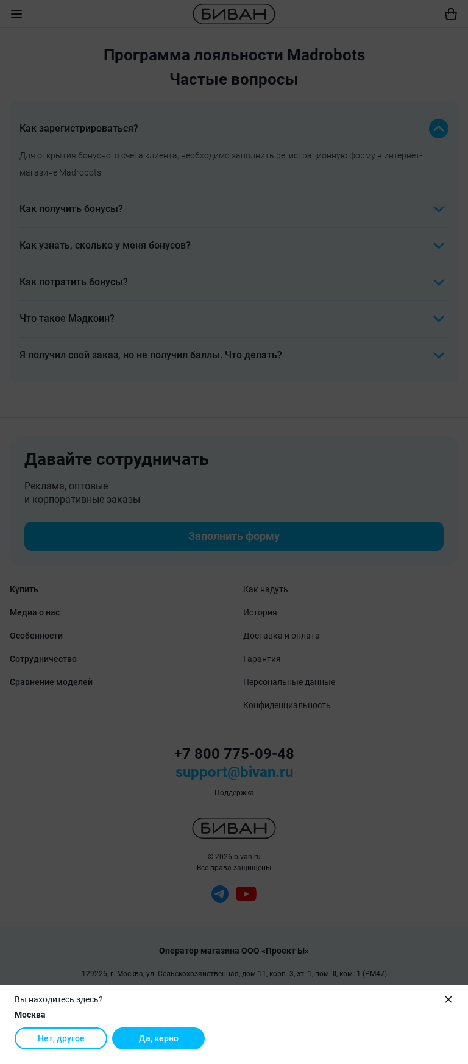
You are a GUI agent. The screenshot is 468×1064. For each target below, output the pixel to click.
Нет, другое (61, 1038)
